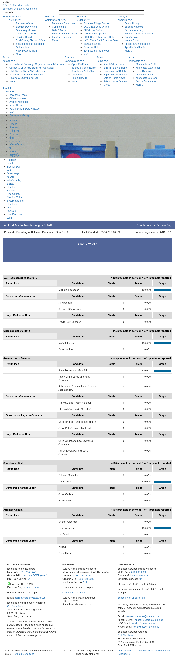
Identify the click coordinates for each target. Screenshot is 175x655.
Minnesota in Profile (146, 64)
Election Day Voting (26, 26)
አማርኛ (12, 151)
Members (76, 74)
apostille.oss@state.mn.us (148, 619)
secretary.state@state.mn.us (29, 597)
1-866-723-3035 (85, 578)
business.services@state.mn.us (141, 616)
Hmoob (13, 124)
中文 (11, 137)
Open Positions (79, 64)
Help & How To (79, 77)
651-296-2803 (139, 572)
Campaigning (59, 26)
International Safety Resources (26, 74)
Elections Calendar (62, 37)
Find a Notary (132, 23)
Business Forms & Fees (96, 50)
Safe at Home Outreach (116, 81)
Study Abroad (6, 59)
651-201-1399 (83, 575)
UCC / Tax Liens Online (96, 26)
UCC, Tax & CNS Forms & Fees (101, 40)
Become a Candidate (63, 23)
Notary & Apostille (122, 18)
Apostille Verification (135, 47)
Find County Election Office (30, 40)
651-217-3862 (31, 587)
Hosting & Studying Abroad (23, 77)
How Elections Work (26, 50)
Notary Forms (132, 40)
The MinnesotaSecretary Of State (20, 6)
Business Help (91, 47)
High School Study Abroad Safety (27, 71)
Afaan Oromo (16, 144)
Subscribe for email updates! (154, 650)
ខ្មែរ (10, 147)
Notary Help (131, 37)
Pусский (13, 134)
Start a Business (92, 43)
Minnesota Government (148, 67)
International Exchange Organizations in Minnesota (37, 64)
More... (20, 54)
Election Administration (53, 18)
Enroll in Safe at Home (115, 67)
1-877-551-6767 (141, 575)
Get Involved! (23, 47)
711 (30, 578)
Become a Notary (134, 30)
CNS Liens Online (93, 30)
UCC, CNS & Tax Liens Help (99, 37)
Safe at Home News (114, 77)
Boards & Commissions (72, 59)
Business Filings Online (96, 23)
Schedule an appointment (131, 597)
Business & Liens (81, 18)
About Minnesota (134, 59)
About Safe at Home (114, 64)
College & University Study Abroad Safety (31, 67)
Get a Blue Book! (145, 74)
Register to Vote (24, 23)
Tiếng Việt (14, 130)
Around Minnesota (19, 101)
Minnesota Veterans (146, 77)
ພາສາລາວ (14, 141)
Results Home (144, 225)
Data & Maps (59, 30)
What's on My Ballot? (27, 33)
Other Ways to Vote (26, 30)
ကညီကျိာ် (14, 154)
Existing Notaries (134, 26)
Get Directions (15, 606)
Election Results (24, 37)
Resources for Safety (114, 71)
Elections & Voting (15, 18)
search (9, 12)
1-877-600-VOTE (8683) (34, 575)
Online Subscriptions (95, 33)
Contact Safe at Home (74, 592)
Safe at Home (100, 59)
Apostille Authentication (137, 43)
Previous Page (164, 225)
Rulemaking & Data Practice (24, 108)
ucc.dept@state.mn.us (142, 623)
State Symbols (143, 71)
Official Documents (146, 81)
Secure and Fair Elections (30, 43)
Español (13, 120)
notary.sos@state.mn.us (145, 626)
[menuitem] (27, 35)
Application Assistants (115, 74)
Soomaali (14, 127)
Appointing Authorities (83, 71)
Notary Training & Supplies (139, 33)
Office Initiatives (17, 98)
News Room (16, 105)
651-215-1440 (28, 572)
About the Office (8, 89)
